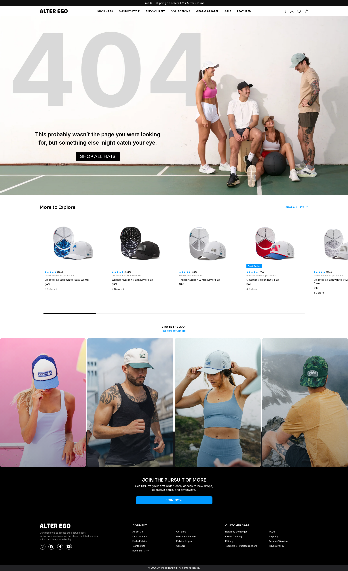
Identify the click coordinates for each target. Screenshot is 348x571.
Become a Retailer (186, 536)
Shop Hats (105, 11)
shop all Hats (97, 156)
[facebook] (51, 547)
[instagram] (42, 547)
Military (229, 541)
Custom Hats (139, 536)
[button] (51, 271)
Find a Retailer (140, 541)
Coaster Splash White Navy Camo (67, 279)
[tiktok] (60, 547)
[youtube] (69, 547)
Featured (244, 11)
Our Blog (181, 531)
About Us (137, 531)
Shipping (274, 536)
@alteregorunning (174, 330)
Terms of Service (278, 541)
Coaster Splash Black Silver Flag (132, 279)
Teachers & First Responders (241, 546)
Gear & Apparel (207, 11)
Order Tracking (233, 536)
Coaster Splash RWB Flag (262, 279)
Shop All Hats (295, 207)
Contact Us (138, 546)
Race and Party (140, 550)
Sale (228, 11)
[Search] (284, 11)
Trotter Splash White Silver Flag (199, 279)
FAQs (272, 531)
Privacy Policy (276, 546)
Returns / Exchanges (236, 531)
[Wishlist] (299, 11)
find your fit (155, 11)
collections (180, 11)
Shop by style (129, 11)
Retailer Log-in (184, 541)
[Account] (292, 11)
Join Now (174, 500)
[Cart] (307, 11)
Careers (180, 546)
